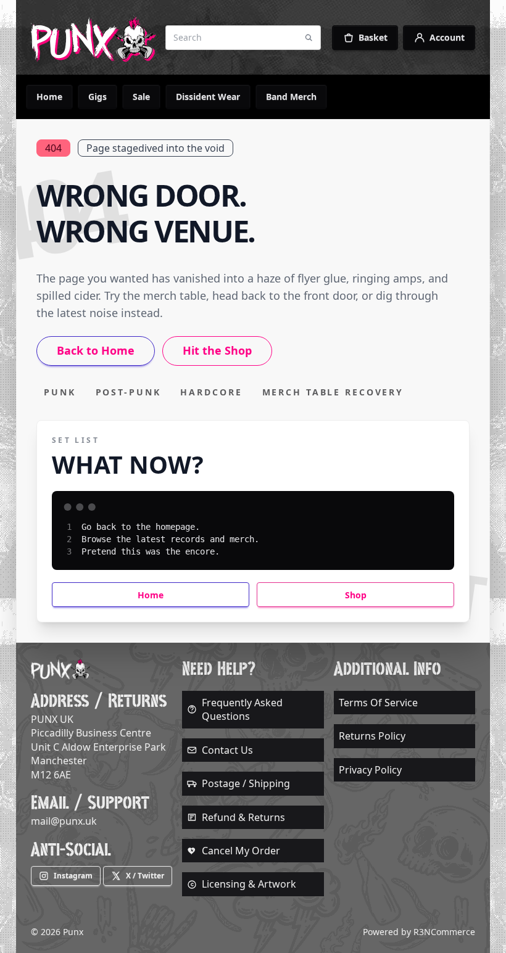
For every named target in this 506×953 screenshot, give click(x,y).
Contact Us (227, 750)
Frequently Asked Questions (242, 709)
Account (447, 37)
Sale (141, 96)
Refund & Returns (243, 817)
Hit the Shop (217, 350)
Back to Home (96, 350)
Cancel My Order (241, 850)
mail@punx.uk (64, 821)
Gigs (97, 96)
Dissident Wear (208, 96)
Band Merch (291, 96)
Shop (356, 595)
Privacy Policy (370, 770)
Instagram (73, 875)
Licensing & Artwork (249, 884)
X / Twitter (145, 875)
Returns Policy (372, 736)
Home (49, 96)
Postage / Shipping (246, 783)
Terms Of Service (378, 702)
